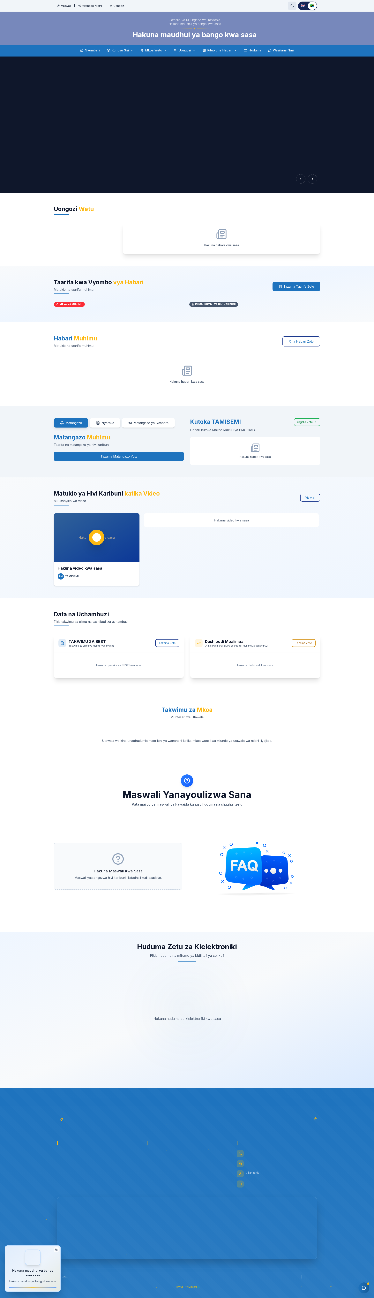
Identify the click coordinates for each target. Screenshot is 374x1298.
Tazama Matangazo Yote (119, 456)
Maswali (66, 5)
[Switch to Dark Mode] (292, 6)
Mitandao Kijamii (92, 5)
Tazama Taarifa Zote (298, 286)
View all (310, 497)
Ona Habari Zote (301, 341)
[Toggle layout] (56, 1249)
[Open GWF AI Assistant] (363, 1287)
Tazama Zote (167, 643)
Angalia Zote (305, 422)
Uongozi (119, 5)
